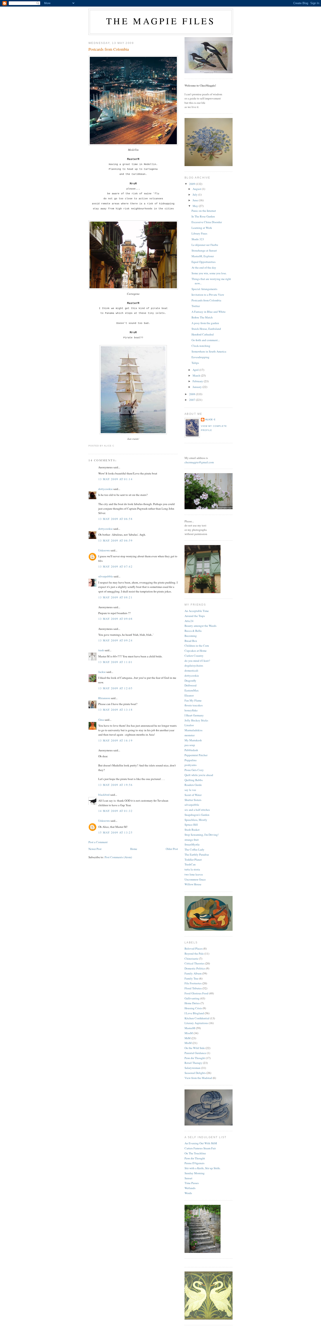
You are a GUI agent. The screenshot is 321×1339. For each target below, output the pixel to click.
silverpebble (105, 576)
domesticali (191, 670)
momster (190, 735)
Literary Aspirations (196, 1023)
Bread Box (191, 641)
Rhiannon (104, 698)
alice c (210, 419)
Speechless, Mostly (196, 820)
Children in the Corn (197, 646)
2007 (192, 400)
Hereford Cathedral (203, 334)
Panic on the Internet (204, 211)
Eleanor (189, 695)
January (197, 387)
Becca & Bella (193, 631)
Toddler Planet (193, 859)
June (196, 200)
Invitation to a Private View (208, 295)
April (196, 370)
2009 (192, 184)
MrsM (188, 1043)
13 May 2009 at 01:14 (115, 479)
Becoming (191, 636)
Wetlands (190, 1188)
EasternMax (192, 690)
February (198, 381)
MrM (188, 1038)
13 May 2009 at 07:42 (115, 566)
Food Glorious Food (196, 993)
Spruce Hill (191, 825)
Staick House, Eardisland (206, 329)
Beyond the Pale (194, 953)
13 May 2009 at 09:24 (115, 640)
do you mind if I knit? (197, 661)
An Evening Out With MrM (201, 1143)
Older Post (172, 849)
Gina (101, 720)
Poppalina (191, 760)
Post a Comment (98, 842)
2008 (192, 394)
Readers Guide (193, 785)
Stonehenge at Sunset (204, 250)
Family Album (193, 973)
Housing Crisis (193, 1008)
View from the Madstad (198, 1078)
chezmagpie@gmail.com (199, 462)
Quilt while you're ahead (199, 775)
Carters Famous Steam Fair (200, 1148)
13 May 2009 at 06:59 (115, 540)
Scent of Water (193, 795)
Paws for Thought (195, 1058)
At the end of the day (204, 267)
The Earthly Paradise (197, 854)
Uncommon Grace (195, 879)
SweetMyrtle (192, 844)
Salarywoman (192, 1068)
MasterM (190, 1028)
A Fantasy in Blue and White (209, 312)
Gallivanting (192, 998)
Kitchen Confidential (197, 1018)
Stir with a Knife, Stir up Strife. (203, 1168)
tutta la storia (192, 869)
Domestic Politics (195, 968)
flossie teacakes (194, 705)
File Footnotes (193, 983)
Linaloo (189, 725)
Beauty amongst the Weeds (200, 626)
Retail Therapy (193, 1063)
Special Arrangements (204, 289)
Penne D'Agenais (194, 1163)
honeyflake (191, 710)
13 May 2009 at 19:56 (115, 785)
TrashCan (190, 864)
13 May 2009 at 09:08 (115, 619)
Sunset (188, 1178)
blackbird (104, 795)
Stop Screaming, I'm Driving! (202, 835)
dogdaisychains (194, 665)
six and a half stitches (197, 810)
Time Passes (192, 1183)
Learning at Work (202, 228)
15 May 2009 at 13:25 (115, 832)
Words (188, 1193)
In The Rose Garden (203, 216)
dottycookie (105, 489)
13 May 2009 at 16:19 (115, 740)
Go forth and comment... (206, 340)
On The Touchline (195, 1153)
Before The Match (202, 317)
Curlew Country (194, 656)
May (196, 206)
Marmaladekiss (193, 730)
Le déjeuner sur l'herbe (205, 245)
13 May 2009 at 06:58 (115, 519)
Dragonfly (190, 681)
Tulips (195, 363)
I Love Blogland (194, 1013)
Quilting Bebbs (194, 780)
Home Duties (192, 1003)
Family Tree (191, 978)
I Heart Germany (194, 715)
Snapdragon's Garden (197, 815)
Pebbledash (191, 750)
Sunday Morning (195, 1173)
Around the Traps (195, 616)
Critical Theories (194, 963)
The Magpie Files (160, 21)
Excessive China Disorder (207, 222)
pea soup (190, 745)
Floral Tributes (193, 988)
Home (133, 849)
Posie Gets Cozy (194, 770)
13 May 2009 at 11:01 (115, 662)
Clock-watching (201, 346)
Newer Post (95, 849)
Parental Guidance (195, 1053)
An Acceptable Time (197, 611)
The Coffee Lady (194, 849)
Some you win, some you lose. (209, 273)
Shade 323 (198, 239)
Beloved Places (194, 948)
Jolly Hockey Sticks (196, 720)
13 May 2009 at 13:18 (115, 710)
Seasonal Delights (195, 1073)
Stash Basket (192, 830)
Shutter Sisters (193, 800)
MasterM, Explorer (203, 256)
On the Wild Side (195, 1048)
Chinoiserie (191, 958)
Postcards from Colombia (108, 49)
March (197, 375)
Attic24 (189, 621)
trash (101, 650)
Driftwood (191, 685)
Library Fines (199, 233)
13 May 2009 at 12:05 (115, 688)
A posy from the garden (205, 323)
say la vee (190, 790)
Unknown (104, 550)
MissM (189, 1033)
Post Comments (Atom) (118, 857)
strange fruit (192, 840)
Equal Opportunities (204, 262)
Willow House (193, 884)
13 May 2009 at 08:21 (115, 597)
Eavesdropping (200, 357)
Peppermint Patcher (196, 755)
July (195, 194)
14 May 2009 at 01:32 (115, 811)
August (197, 189)
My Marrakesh (193, 740)
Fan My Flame (193, 700)
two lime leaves (194, 874)
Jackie (102, 672)
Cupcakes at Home (196, 651)
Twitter (196, 306)
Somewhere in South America (209, 351)
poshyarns (191, 765)
